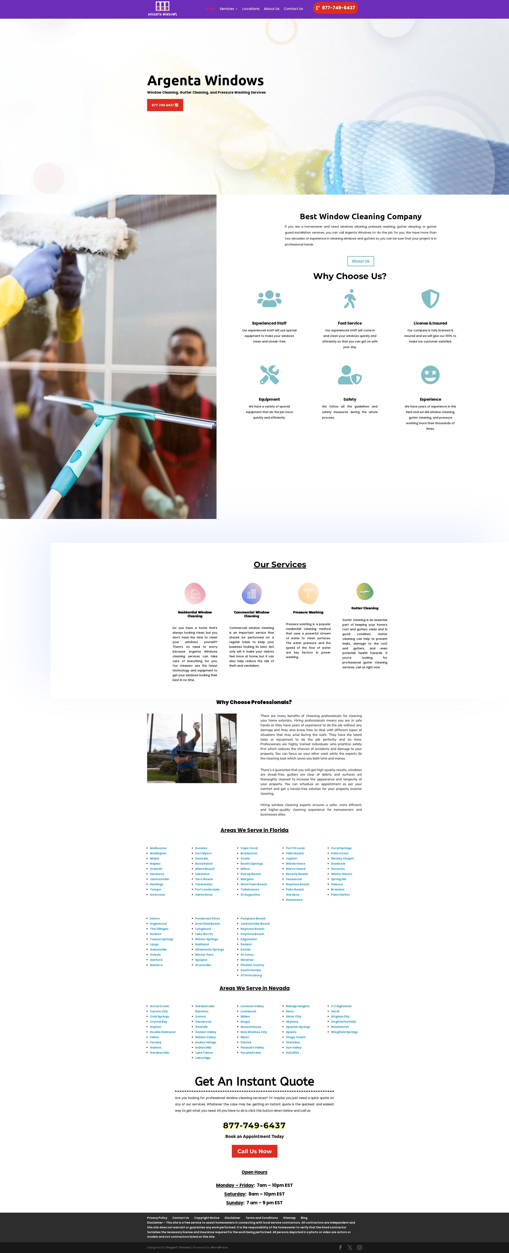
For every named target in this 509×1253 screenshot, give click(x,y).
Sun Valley (294, 1047)
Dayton (155, 1027)
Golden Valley (205, 1032)
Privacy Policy (157, 1218)
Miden (245, 1016)
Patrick (246, 1042)
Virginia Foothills (343, 1022)
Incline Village (205, 1042)
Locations (250, 9)
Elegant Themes (178, 1247)
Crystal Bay (158, 1022)
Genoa (200, 1016)
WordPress (219, 1247)
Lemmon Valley (252, 1006)
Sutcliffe (292, 1053)
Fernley (155, 1042)
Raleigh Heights (298, 1006)
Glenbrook (203, 1022)
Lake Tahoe (204, 1053)
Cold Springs (159, 1016)
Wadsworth (340, 1027)
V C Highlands (341, 1006)
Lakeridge (203, 1058)
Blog (304, 1218)
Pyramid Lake (251, 1053)
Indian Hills (203, 1047)
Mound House (251, 1027)
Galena (155, 1047)
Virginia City (340, 1016)
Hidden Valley (205, 1037)
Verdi (335, 1011)
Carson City (159, 1011)
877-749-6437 (338, 8)
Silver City (293, 1016)
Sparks (291, 1032)
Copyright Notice (207, 1218)
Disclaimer (232, 1218)
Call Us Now (254, 1151)
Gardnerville (159, 1053)
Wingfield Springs (344, 1032)
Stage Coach (296, 1037)
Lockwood (248, 1011)
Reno (290, 1011)
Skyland (292, 1022)
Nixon (245, 1037)
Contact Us (293, 9)
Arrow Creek (159, 1006)
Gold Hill (201, 1027)
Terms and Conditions (262, 1218)
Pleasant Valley (252, 1047)
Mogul (245, 1022)
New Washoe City (254, 1032)
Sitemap (289, 1218)
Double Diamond (162, 1032)
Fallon (154, 1037)
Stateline (293, 1042)
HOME (210, 9)
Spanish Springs (298, 1027)
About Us (271, 9)
